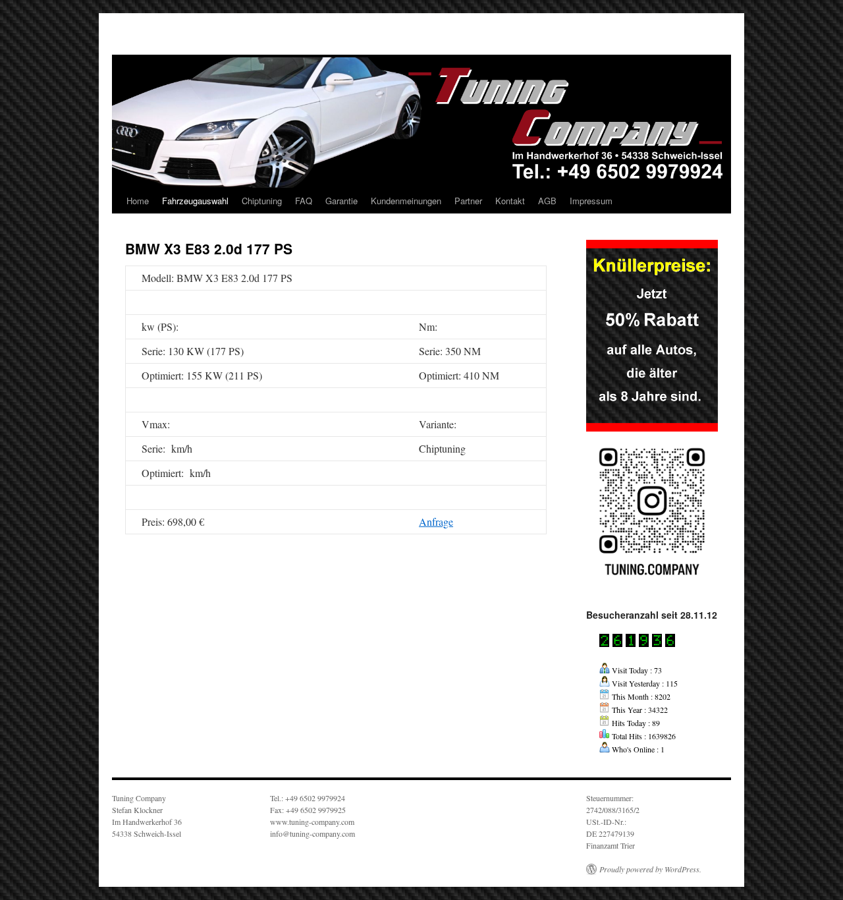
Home (137, 200)
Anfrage (436, 521)
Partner (468, 200)
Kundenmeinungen (406, 200)
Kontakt (510, 200)
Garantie (341, 200)
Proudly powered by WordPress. (650, 869)
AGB (547, 200)
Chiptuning (262, 200)
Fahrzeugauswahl (195, 200)
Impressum (591, 200)
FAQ (303, 200)
